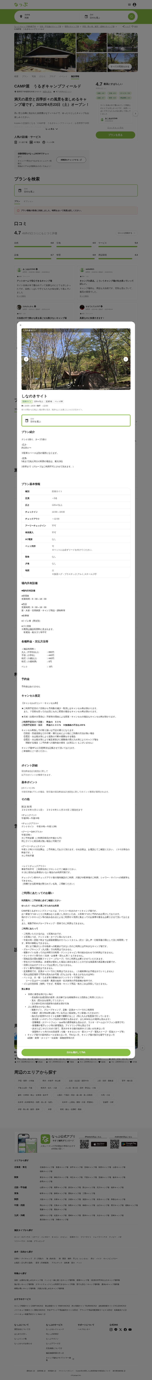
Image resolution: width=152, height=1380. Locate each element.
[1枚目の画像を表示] (69, 386)
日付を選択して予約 (76, 1052)
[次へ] (126, 359)
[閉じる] (20, 325)
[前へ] (26, 359)
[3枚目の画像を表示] (78, 386)
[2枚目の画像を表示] (73, 386)
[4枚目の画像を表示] (83, 386)
